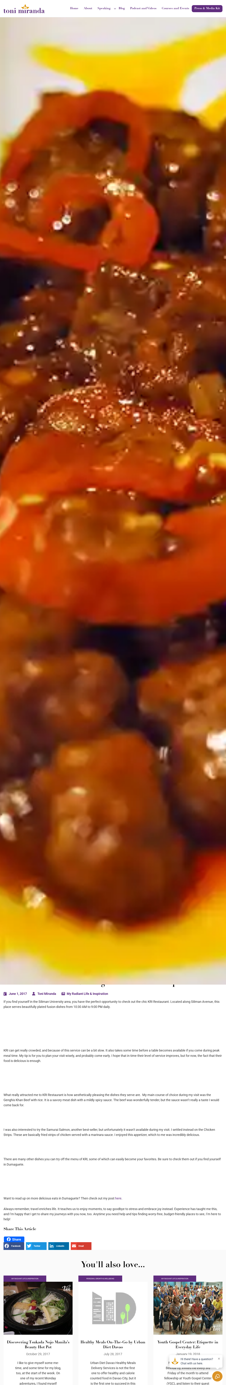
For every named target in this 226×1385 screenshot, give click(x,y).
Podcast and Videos (143, 8)
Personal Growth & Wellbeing (100, 1279)
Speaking (104, 8)
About (88, 8)
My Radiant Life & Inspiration (87, 994)
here (118, 1198)
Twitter (37, 1246)
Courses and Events (175, 8)
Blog (122, 8)
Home (74, 8)
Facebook (15, 1246)
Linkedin (60, 1246)
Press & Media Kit (207, 8)
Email (81, 1246)
